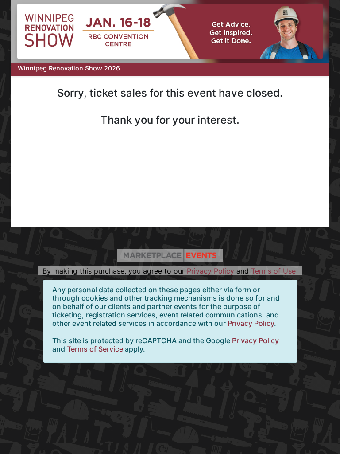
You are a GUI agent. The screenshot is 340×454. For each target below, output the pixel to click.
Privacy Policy (210, 270)
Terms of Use (273, 270)
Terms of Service (95, 348)
